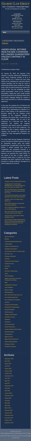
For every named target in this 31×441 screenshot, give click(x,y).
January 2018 (8, 371)
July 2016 (7, 388)
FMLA (6, 273)
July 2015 (7, 400)
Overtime (7, 302)
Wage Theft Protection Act (11, 339)
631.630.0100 (15, 20)
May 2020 (7, 361)
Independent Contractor (11, 285)
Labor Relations (9, 287)
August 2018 (8, 368)
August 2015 (8, 398)
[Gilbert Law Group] (15, 4)
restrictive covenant (10, 317)
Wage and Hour (9, 336)
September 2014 (9, 422)
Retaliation (7, 319)
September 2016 (9, 385)
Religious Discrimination (11, 314)
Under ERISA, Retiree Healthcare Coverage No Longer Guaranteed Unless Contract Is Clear (15, 54)
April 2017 (7, 383)
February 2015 (8, 410)
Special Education (9, 331)
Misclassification (9, 292)
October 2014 (8, 420)
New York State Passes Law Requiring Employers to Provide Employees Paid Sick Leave (15, 191)
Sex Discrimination (9, 324)
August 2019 (8, 363)
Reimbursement (9, 312)
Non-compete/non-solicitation (12, 299)
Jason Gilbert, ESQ (13, 63)
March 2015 (8, 408)
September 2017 (9, 376)
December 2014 (9, 415)
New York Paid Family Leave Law (13, 294)
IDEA (6, 282)
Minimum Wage (9, 290)
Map (21, 20)
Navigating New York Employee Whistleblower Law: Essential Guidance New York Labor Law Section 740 (15, 185)
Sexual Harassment (10, 326)
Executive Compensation (11, 271)
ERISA (6, 268)
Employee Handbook (10, 256)
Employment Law (9, 263)
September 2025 (9, 358)
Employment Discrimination (12, 261)
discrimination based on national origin (15, 251)
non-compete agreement (11, 297)
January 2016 (8, 393)
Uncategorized (8, 334)
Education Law (8, 253)
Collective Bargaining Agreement (13, 241)
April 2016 (7, 390)
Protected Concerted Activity (12, 307)
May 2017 (7, 380)
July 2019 (7, 366)
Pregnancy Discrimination (11, 304)
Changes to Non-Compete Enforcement (15, 181)
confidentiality (8, 244)
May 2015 (7, 403)
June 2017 (7, 378)
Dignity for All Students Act (11, 246)
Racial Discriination (10, 309)
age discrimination (9, 236)
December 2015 (9, 395)
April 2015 (7, 405)
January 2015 (8, 413)
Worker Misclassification (11, 341)
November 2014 (9, 417)
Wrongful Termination (10, 346)
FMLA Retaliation (9, 276)
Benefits (7, 239)
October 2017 (8, 373)
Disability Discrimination (11, 249)
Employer (7, 258)
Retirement (7, 322)
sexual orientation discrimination (13, 329)
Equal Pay (7, 266)
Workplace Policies (10, 344)
